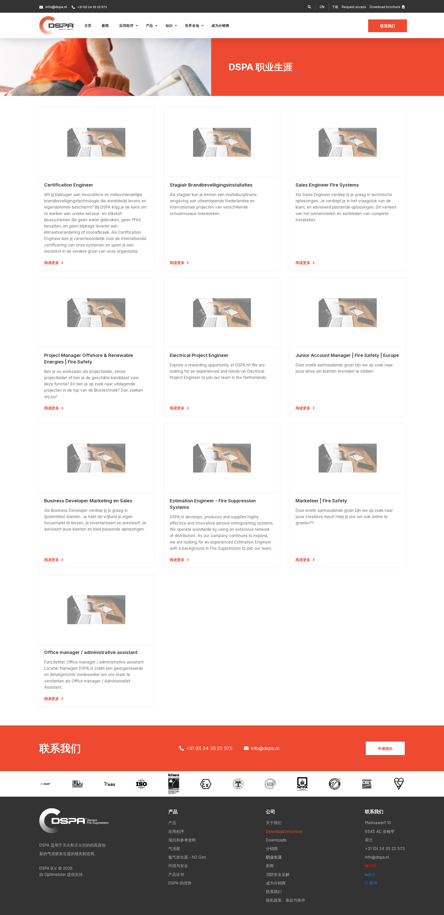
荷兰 (369, 840)
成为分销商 (220, 25)
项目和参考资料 (182, 840)
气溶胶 (174, 848)
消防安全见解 (278, 874)
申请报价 (385, 748)
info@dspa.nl (377, 857)
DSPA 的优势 (179, 883)
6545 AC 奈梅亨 (380, 831)
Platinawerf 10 (378, 822)
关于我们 (274, 822)
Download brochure (387, 7)
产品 (172, 822)
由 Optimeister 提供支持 (61, 874)
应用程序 (176, 831)
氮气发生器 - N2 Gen (187, 857)
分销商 (272, 848)
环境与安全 (178, 865)
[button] (322, 7)
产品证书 (176, 874)
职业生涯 (274, 857)
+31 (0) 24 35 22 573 (385, 848)
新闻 (105, 25)
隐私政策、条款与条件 (285, 900)
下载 (335, 7)
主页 (88, 25)
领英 (370, 874)
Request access (354, 7)
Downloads (276, 840)
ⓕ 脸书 (370, 883)
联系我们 (387, 26)
